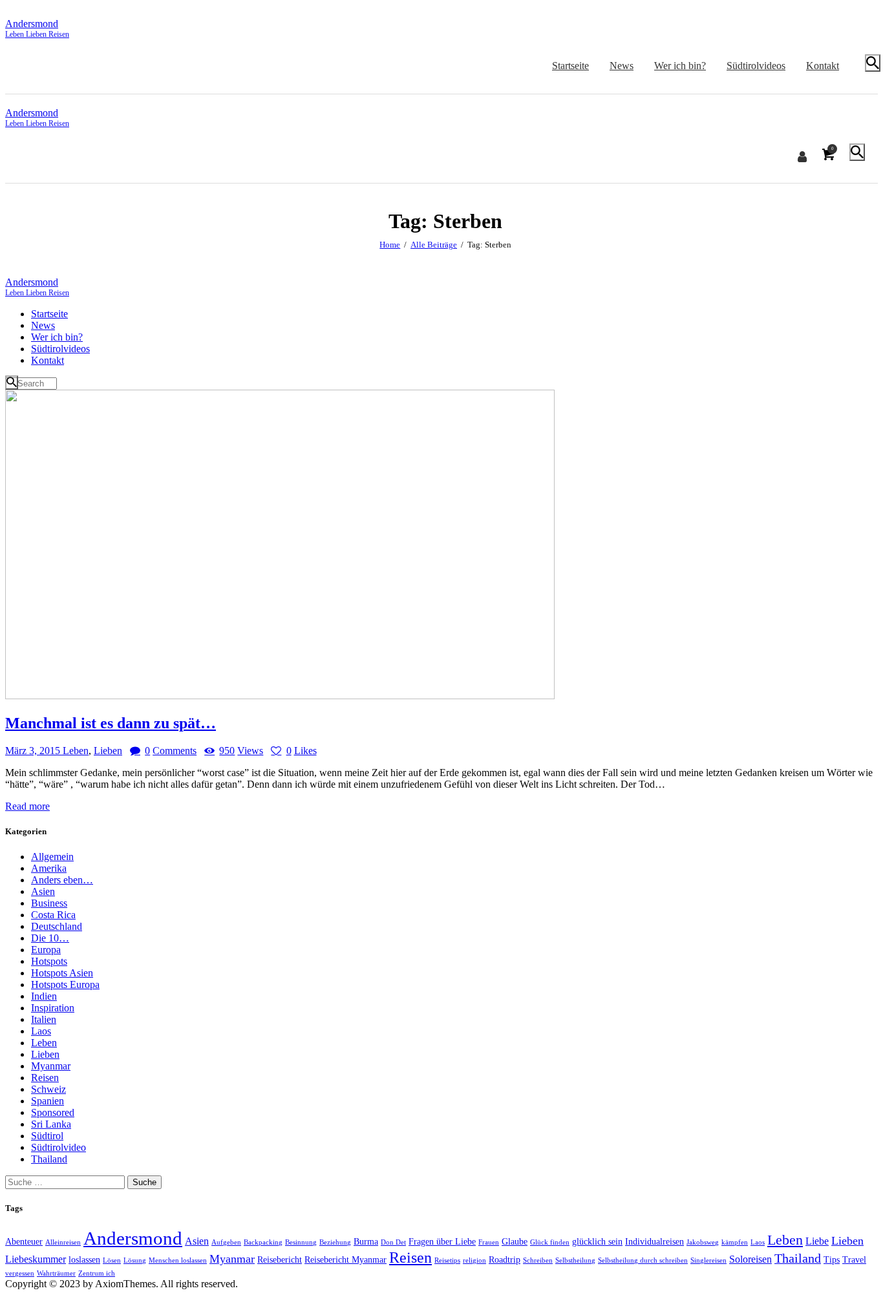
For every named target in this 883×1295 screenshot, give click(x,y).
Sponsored (52, 1112)
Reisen (45, 1077)
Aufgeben (226, 1242)
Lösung (134, 1260)
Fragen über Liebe (442, 1241)
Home (389, 244)
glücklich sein (597, 1241)
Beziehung (335, 1242)
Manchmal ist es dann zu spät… (110, 723)
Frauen (488, 1242)
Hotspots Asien (62, 972)
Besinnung (301, 1242)
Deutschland (56, 926)
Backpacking (263, 1242)
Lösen (112, 1260)
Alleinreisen (63, 1242)
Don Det (393, 1242)
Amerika (49, 868)
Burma (366, 1241)
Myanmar (50, 1065)
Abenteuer (24, 1241)
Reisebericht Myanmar (345, 1259)
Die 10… (50, 937)
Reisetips (447, 1260)
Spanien (47, 1100)
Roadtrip (504, 1259)
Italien (43, 1019)
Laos (41, 1031)
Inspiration (52, 1007)
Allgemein (52, 856)
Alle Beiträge (433, 244)
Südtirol (47, 1135)
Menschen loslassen (178, 1260)
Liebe (817, 1241)
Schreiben (538, 1260)
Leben (76, 750)
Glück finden (549, 1242)
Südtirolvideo (58, 1147)
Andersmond (132, 1238)
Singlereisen (708, 1260)
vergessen (19, 1273)
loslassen (84, 1259)
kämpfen (734, 1242)
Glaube (514, 1241)
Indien (44, 996)
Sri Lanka (51, 1124)
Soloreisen (750, 1259)
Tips (832, 1259)
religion (474, 1260)
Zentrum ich (96, 1273)
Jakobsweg (702, 1242)
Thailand (49, 1158)
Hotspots (49, 961)
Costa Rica (53, 914)
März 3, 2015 (34, 750)
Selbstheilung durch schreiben (643, 1260)
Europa (46, 949)
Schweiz (48, 1089)
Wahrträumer (56, 1273)
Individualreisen (654, 1241)
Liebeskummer (35, 1259)
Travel (854, 1259)
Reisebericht (279, 1259)
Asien (43, 891)
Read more (27, 806)
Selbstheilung (575, 1260)
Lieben (108, 750)
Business (49, 903)
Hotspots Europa (65, 984)
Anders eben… (62, 879)
